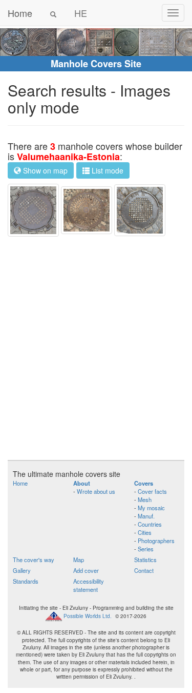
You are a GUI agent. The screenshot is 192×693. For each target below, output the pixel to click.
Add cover (86, 570)
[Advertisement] (96, 348)
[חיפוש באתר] (53, 13)
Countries (150, 524)
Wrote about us (96, 491)
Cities (145, 532)
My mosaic (151, 508)
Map (78, 559)
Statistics (145, 559)
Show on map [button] (44, 170)
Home (20, 13)
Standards (25, 581)
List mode (106, 170)
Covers (143, 483)
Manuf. (146, 516)
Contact (144, 570)
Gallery (22, 570)
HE (80, 13)
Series (146, 549)
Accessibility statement (88, 585)
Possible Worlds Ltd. (87, 616)
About (81, 483)
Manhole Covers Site (96, 63)
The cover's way (33, 559)
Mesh (145, 499)
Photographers (156, 540)
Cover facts (152, 491)
